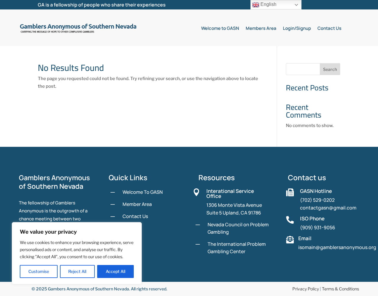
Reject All (77, 271)
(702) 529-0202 (317, 200)
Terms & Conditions (340, 288)
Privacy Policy (305, 288)
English (267, 4)
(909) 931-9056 (317, 227)
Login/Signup (297, 28)
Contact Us (329, 28)
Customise (38, 271)
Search (330, 69)
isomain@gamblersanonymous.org (337, 247)
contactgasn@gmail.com (328, 207)
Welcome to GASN (220, 28)
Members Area (261, 28)
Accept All (115, 271)
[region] (77, 253)
